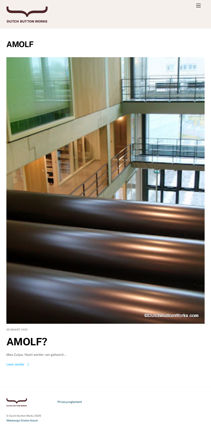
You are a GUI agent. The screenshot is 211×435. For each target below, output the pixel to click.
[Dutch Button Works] (27, 21)
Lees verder (15, 364)
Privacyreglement (69, 402)
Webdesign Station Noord (22, 420)
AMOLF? (26, 342)
